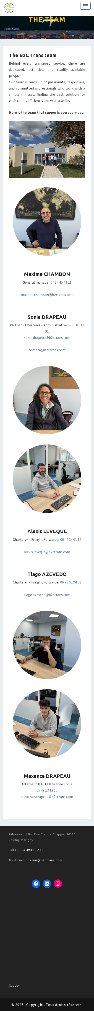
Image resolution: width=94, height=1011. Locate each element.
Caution (15, 985)
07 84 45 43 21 (60, 282)
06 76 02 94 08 (70, 582)
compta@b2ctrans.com (47, 350)
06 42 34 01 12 (70, 539)
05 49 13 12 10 (47, 790)
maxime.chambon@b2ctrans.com (47, 294)
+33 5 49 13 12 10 (30, 850)
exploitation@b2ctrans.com (40, 860)
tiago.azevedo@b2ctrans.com (47, 594)
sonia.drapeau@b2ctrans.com (47, 337)
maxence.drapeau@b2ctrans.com (47, 796)
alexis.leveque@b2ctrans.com (47, 551)
